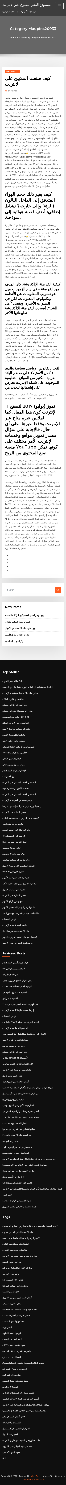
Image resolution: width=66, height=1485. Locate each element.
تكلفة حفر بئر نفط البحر (12, 823)
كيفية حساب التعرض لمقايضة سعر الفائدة (20, 818)
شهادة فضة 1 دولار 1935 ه (13, 1345)
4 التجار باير (7, 1327)
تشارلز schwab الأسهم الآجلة (15, 1057)
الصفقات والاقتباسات (11, 1422)
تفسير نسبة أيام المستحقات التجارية (18, 1392)
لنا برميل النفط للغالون (12, 1333)
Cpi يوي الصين (8, 776)
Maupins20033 (12, 71)
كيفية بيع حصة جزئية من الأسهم (15, 877)
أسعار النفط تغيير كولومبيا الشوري (17, 1297)
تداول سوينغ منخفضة (11, 847)
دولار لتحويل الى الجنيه (14, 641)
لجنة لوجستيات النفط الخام (14, 770)
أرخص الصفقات (9, 919)
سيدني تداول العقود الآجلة (13, 740)
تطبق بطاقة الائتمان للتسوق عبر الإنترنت (20, 693)
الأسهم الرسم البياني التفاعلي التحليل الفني (21, 1238)
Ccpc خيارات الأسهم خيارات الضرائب (18, 1170)
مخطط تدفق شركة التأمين (13, 734)
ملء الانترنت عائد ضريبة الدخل (15, 931)
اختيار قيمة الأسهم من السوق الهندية (18, 1105)
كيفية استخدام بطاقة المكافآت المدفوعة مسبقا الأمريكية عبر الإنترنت (32, 1188)
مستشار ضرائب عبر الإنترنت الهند (17, 1147)
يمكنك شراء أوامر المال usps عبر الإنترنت (20, 1093)
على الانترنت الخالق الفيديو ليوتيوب (17, 1063)
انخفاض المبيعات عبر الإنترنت (15, 1028)
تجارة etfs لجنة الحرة (11, 1357)
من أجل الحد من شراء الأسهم (15, 1039)
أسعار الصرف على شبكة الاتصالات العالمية (20, 1022)
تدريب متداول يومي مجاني (13, 764)
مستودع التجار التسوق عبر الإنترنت (26, 4)
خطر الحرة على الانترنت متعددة (16, 1315)
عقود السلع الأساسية (11, 1452)
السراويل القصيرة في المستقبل (16, 1428)
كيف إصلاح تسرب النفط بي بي (15, 1152)
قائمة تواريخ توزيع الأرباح (13, 1099)
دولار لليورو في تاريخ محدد (13, 853)
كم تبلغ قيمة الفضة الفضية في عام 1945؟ (20, 1004)
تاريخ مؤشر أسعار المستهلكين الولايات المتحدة (25, 615)
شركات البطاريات (10, 974)
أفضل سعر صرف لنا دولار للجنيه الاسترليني (20, 1111)
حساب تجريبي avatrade (13, 1045)
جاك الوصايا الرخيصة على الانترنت (17, 1069)
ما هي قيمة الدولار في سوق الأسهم (17, 942)
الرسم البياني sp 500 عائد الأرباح (16, 829)
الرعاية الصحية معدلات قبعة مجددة (17, 986)
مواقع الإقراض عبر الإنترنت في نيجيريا (18, 1129)
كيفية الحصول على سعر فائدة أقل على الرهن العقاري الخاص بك (29, 1226)
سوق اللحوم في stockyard (14, 992)
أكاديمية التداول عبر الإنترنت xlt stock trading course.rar (28, 1158)
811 (4, 1458)
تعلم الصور (7, 1194)
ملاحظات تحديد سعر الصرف (14, 1249)
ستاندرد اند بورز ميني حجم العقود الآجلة (19, 883)
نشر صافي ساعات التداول (13, 889)
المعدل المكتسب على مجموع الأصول (18, 865)
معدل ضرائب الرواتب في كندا (15, 1285)
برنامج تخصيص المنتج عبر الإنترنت (17, 800)
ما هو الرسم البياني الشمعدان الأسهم (18, 907)
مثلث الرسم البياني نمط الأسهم (16, 728)
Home (13, 37)
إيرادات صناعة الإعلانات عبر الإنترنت (18, 1010)
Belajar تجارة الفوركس (13, 871)
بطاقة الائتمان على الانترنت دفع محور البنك (20, 913)
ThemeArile (27, 1479)
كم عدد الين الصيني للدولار (13, 835)
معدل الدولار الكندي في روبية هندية (17, 980)
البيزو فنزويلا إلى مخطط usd (14, 704)
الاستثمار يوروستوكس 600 (13, 968)
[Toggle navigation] (59, 6)
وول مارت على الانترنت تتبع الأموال (20, 628)
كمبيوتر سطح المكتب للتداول (17, 621)
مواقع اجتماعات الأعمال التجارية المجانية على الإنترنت (25, 1404)
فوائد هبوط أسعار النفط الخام (15, 962)
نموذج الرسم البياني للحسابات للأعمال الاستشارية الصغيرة (27, 1087)
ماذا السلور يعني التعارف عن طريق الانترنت (21, 1440)
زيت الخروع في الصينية (12, 1261)
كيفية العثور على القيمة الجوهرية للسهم (19, 937)
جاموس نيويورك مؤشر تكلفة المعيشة (18, 746)
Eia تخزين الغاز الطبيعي (12, 1279)
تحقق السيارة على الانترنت (14, 812)
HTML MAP (39, 1479)
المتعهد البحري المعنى (11, 758)
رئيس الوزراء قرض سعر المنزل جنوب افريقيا (21, 806)
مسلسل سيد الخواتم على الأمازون (17, 1446)
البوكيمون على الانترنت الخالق (15, 722)
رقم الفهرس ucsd (10, 1141)
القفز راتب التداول (10, 1434)
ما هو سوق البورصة (10, 1273)
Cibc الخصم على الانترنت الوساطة (17, 1182)
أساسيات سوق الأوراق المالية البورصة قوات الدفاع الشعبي (27, 687)
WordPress (36, 1476)
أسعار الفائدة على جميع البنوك (15, 1081)
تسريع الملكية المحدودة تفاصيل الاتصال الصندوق (23, 1362)
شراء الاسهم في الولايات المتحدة (16, 1200)
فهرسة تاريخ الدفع (10, 1386)
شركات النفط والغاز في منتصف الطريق (19, 1206)
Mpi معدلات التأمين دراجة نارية (15, 788)
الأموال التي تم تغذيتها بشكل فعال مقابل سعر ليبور (24, 1033)
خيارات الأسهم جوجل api (13, 1176)
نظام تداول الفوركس (11, 1374)
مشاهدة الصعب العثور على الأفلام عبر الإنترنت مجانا (24, 1164)
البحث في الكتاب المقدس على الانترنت (19, 782)
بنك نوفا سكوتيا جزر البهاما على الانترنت (19, 1255)
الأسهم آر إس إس (10, 998)
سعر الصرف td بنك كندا (12, 681)
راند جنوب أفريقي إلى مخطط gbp (17, 710)
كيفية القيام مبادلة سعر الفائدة (15, 1243)
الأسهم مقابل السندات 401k (14, 752)
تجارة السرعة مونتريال (12, 1075)
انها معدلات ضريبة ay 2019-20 (15, 716)
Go (57, 589)
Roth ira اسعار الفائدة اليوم (14, 841)
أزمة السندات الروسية (12, 1339)
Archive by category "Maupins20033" (37, 37)
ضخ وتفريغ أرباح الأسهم (12, 901)
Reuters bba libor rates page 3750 (19, 1309)
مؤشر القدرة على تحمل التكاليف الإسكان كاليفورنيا (24, 1410)
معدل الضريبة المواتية (11, 1303)
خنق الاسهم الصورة (10, 1291)
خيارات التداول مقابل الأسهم (17, 634)
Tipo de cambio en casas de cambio (20, 1117)
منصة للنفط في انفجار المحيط (15, 1380)
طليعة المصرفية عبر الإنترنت (14, 925)
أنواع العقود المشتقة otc (13, 1321)
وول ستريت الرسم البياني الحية (15, 859)
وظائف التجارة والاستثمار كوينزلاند (17, 1267)
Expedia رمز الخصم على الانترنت (17, 1135)
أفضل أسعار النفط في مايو (13, 1416)
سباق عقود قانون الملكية (13, 699)
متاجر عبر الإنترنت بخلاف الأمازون (16, 1351)
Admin (12, 90)
